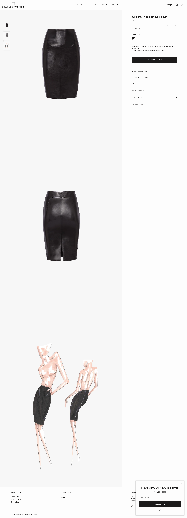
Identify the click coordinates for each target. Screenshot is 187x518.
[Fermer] (181, 483)
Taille (154, 26)
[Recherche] (176, 4)
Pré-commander (154, 60)
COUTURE (79, 5)
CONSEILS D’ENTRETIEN (140, 91)
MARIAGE (105, 5)
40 (139, 29)
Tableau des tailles (171, 26)
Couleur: (136, 34)
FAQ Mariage (15, 502)
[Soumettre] (92, 497)
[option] (6, 26)
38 (136, 29)
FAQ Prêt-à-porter (16, 499)
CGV (12, 505)
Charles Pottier (19, 514)
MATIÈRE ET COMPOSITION (141, 71)
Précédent (135, 104)
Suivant (141, 104)
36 (133, 29)
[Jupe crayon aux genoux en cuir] (6, 26)
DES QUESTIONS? (137, 97)
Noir (133, 38)
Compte (169, 5)
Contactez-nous (16, 496)
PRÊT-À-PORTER (92, 5)
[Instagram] (160, 510)
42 (142, 29)
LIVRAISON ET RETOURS (140, 78)
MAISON (115, 5)
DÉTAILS (134, 84)
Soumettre (160, 504)
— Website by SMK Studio (30, 514)
